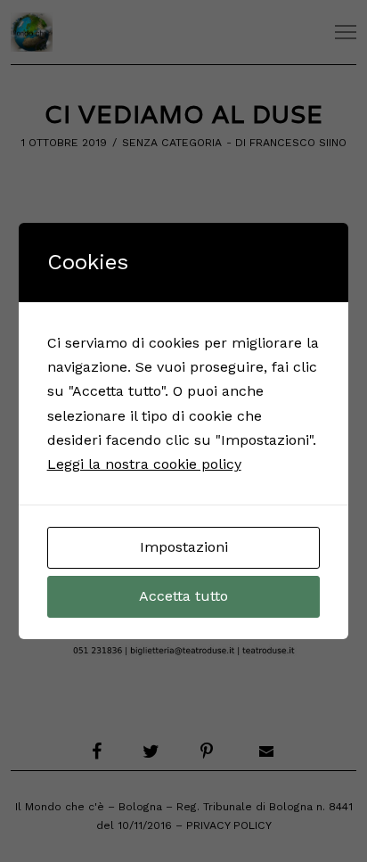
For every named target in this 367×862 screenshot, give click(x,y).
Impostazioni (184, 546)
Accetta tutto (183, 595)
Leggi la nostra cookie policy (144, 464)
